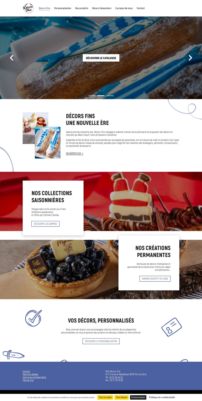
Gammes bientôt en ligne (155, 278)
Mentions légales (30, 374)
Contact (26, 371)
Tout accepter (105, 397)
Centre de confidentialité (34, 377)
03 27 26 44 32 (116, 377)
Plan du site (28, 380)
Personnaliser (138, 397)
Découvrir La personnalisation (101, 341)
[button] (91, 95)
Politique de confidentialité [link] (162, 397)
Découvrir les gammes (45, 223)
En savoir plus (73, 153)
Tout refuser (121, 397)
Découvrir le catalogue (101, 58)
